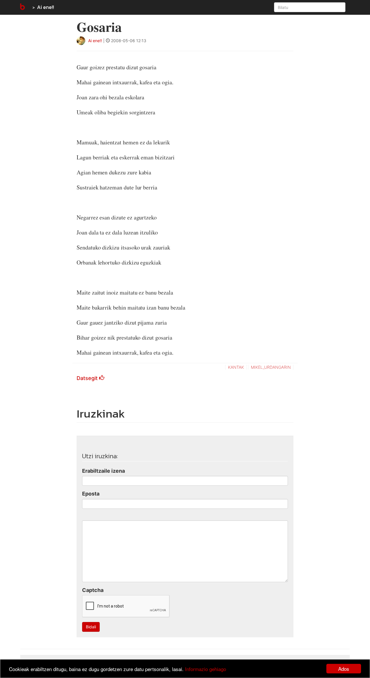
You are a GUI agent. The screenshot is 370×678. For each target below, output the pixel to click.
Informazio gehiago (205, 669)
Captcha (92, 590)
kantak (236, 367)
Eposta (90, 494)
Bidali (91, 626)
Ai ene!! (45, 7)
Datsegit (88, 378)
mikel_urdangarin (271, 367)
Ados (343, 668)
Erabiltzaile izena (103, 471)
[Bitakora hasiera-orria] (22, 7)
